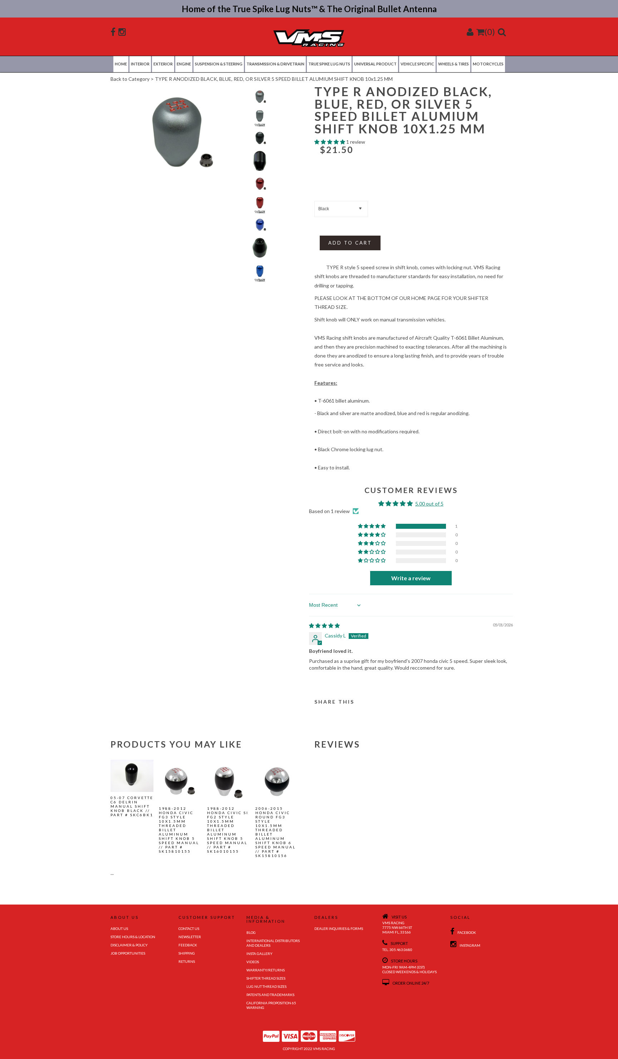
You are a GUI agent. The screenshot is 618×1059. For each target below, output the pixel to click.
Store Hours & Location (133, 937)
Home (121, 63)
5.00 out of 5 (429, 504)
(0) (489, 31)
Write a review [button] (411, 578)
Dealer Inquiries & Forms (338, 928)
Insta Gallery (259, 953)
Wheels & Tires (453, 63)
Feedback (187, 945)
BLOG (251, 932)
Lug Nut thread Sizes (266, 986)
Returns (186, 961)
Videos (252, 962)
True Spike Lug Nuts (329, 63)
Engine (184, 63)
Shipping (186, 953)
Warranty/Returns (265, 970)
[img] (324, 625)
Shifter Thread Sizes (265, 978)
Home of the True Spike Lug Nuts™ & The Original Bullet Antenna (309, 9)
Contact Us (188, 928)
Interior (140, 63)
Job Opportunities (128, 953)
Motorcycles (488, 63)
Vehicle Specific (417, 63)
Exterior (163, 63)
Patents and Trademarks (270, 994)
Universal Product (375, 63)
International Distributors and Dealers (273, 943)
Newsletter (189, 937)
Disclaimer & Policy (129, 945)
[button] (330, 142)
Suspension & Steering (218, 63)
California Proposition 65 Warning (271, 1005)
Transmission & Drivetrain (275, 63)
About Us (119, 928)
